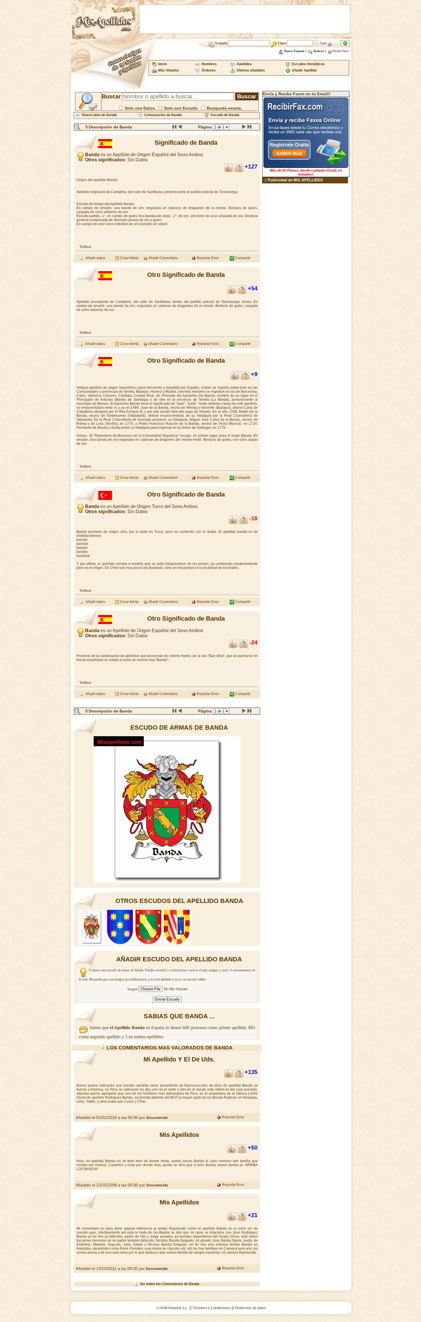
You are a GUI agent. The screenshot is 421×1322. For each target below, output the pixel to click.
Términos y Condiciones (212, 1308)
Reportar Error (207, 258)
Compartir (242, 258)
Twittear (85, 247)
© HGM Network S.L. (172, 1308)
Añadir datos (94, 258)
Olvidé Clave (340, 51)
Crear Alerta (129, 258)
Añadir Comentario (163, 258)
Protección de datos (250, 1308)
